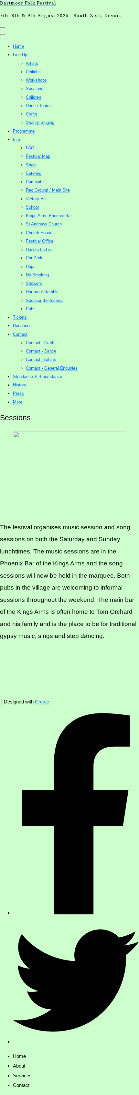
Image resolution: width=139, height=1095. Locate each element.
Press (18, 393)
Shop (31, 165)
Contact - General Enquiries (52, 368)
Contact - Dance (41, 351)
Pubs (31, 308)
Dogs (31, 266)
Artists (32, 63)
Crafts (31, 114)
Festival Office (39, 241)
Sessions (34, 88)
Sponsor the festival (44, 300)
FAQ (30, 147)
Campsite (35, 181)
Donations (22, 325)
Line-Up (20, 54)
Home (18, 46)
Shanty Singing (40, 122)
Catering (33, 173)
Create (42, 701)
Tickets (20, 317)
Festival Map (38, 156)
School (32, 207)
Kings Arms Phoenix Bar (49, 215)
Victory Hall (37, 198)
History (19, 385)
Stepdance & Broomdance (37, 376)
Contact (20, 334)
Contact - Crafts (41, 342)
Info (16, 139)
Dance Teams (39, 105)
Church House (39, 232)
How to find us (39, 249)
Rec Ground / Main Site (48, 190)
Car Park (34, 257)
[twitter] (76, 1041)
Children (33, 97)
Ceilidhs (33, 71)
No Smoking (37, 275)
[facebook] (76, 912)
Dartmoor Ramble (42, 291)
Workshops (36, 80)
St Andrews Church (44, 224)
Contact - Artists (41, 359)
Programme (24, 131)
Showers (34, 283)
